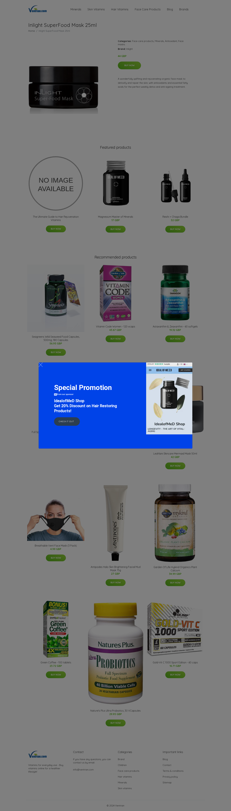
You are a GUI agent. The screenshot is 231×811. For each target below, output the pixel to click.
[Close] (41, 364)
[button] (67, 421)
